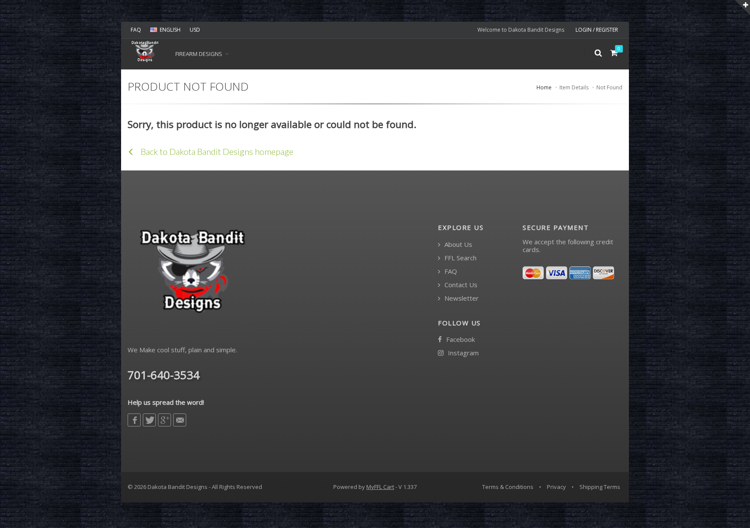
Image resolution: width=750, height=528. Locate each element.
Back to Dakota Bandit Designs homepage (216, 151)
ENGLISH (170, 29)
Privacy (556, 487)
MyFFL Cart (380, 487)
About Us (457, 244)
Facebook (459, 339)
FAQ (136, 29)
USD (195, 29)
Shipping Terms (599, 487)
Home (544, 87)
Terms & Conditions (507, 487)
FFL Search (460, 258)
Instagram (462, 353)
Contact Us (460, 285)
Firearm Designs (198, 54)
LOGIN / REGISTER (597, 29)
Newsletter (461, 298)
